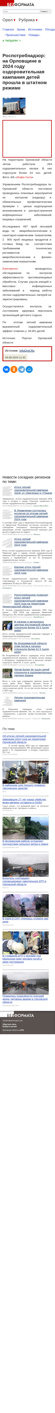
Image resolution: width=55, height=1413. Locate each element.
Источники (35, 29)
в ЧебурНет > (12, 40)
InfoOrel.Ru (26, 350)
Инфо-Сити (24, 177)
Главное (8, 29)
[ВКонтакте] (6, 369)
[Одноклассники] (13, 369)
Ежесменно (10, 268)
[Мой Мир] (29, 369)
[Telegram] (21, 369)
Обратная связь (9, 1024)
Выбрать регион (10, 1026)
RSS (22, 1030)
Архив (21, 29)
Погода (50, 29)
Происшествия (16, 35)
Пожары (33, 35)
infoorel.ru (12, 117)
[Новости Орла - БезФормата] (17, 3)
